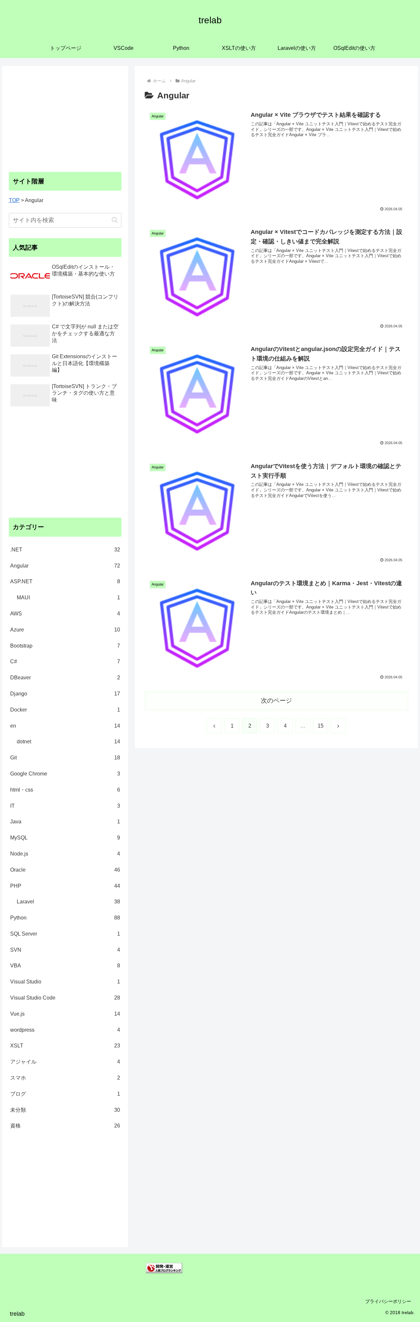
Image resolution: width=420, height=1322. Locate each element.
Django (65, 693)
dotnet (68, 741)
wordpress (65, 1030)
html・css (65, 790)
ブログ (65, 1094)
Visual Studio (65, 981)
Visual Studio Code (65, 998)
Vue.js (65, 1014)
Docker (65, 710)
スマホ (65, 1078)
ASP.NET (65, 581)
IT (65, 806)
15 (321, 726)
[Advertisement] (65, 118)
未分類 (65, 1110)
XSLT (65, 1045)
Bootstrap (65, 646)
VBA (65, 965)
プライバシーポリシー (388, 1301)
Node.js (65, 854)
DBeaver (65, 677)
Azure (65, 629)
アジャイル (65, 1061)
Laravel (68, 901)
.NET (65, 549)
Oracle (65, 870)
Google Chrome (65, 773)
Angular (65, 565)
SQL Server (65, 934)
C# (65, 661)
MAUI (68, 597)
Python (65, 917)
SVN (65, 950)
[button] (114, 220)
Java (65, 821)
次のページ (276, 700)
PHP (65, 886)
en (65, 726)
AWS (65, 613)
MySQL (65, 837)
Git (65, 757)
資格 (65, 1125)
